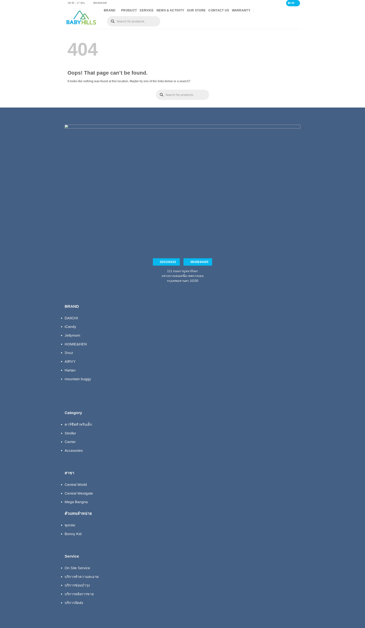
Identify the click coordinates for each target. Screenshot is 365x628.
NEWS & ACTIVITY (170, 10)
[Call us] (182, 289)
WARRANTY (241, 10)
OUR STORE (196, 10)
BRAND (110, 10)
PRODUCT (129, 10)
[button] (293, 3)
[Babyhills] (81, 17)
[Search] (113, 21)
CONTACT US (218, 10)
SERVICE (147, 10)
